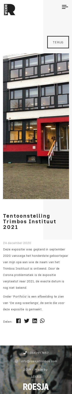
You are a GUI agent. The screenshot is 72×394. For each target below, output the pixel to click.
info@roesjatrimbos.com (38, 361)
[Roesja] (36, 386)
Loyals (36, 376)
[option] (36, 126)
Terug (58, 42)
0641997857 (39, 353)
